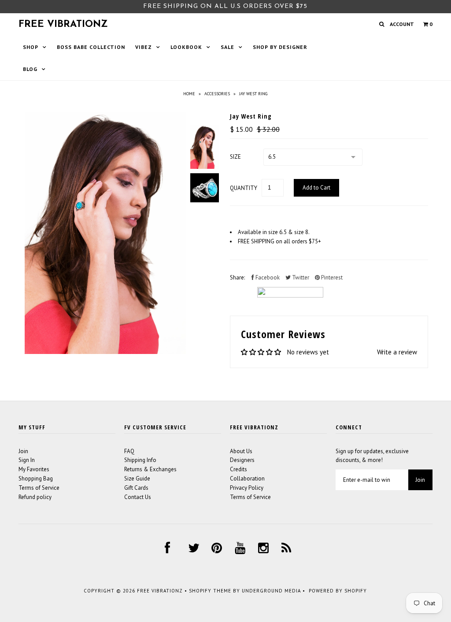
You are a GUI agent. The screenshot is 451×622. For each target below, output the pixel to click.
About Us (241, 451)
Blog (30, 69)
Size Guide (137, 478)
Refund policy (35, 497)
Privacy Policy (246, 488)
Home (189, 94)
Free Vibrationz (63, 24)
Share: (237, 277)
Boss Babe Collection (91, 47)
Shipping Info (140, 460)
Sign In (26, 460)
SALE (227, 47)
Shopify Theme (210, 591)
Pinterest (331, 277)
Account (402, 24)
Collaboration (247, 478)
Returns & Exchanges (150, 469)
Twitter (300, 277)
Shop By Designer (280, 47)
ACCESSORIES (217, 94)
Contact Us (137, 497)
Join (23, 451)
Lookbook (186, 47)
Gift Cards (136, 488)
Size (235, 156)
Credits (238, 469)
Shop (30, 47)
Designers (242, 460)
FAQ (129, 451)
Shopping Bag (35, 478)
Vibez (143, 47)
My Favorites (33, 469)
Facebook (267, 277)
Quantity (243, 188)
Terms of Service (38, 488)
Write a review (397, 352)
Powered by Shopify (338, 591)
